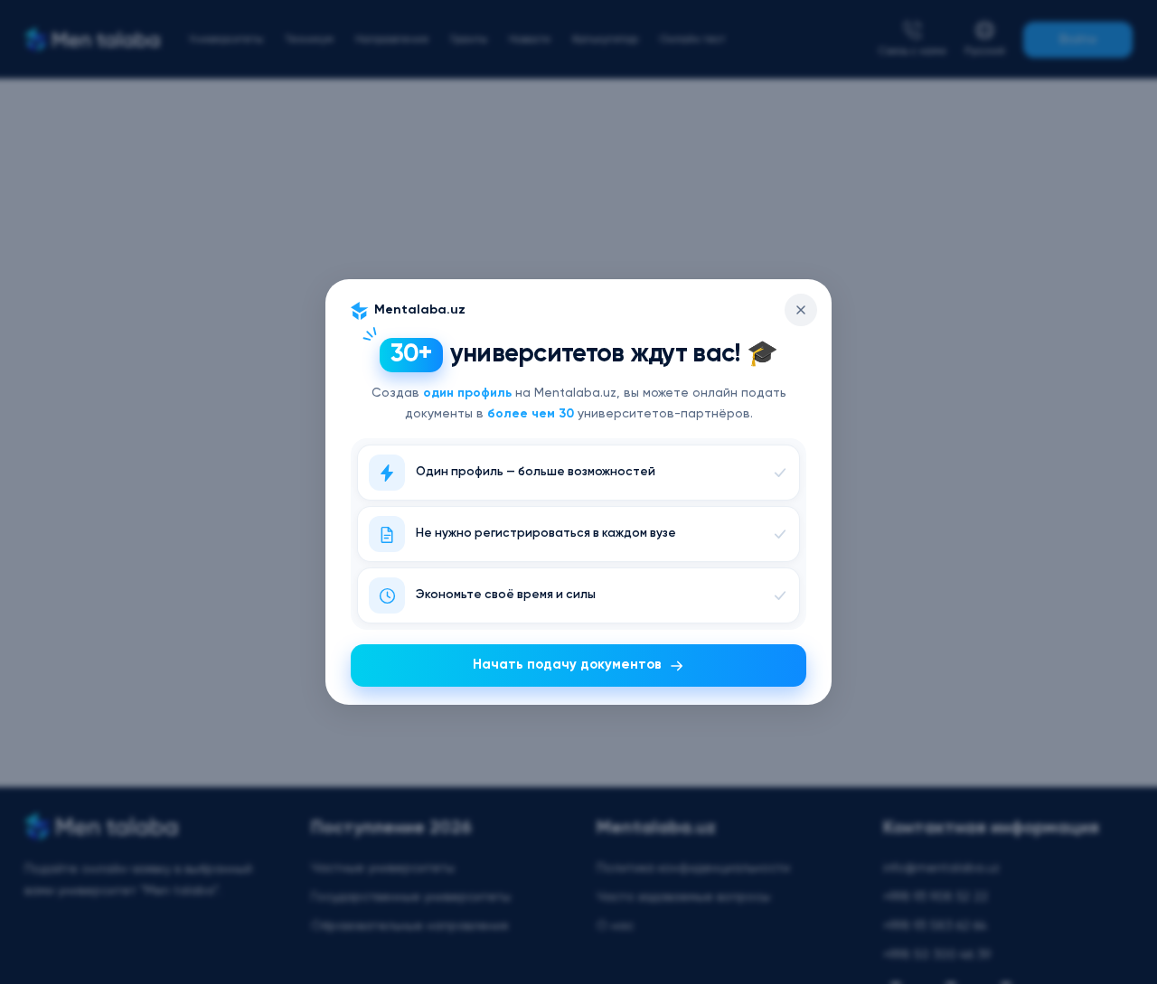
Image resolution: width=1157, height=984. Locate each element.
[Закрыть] (801, 310)
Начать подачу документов (567, 664)
